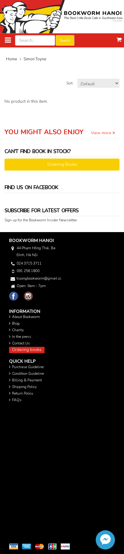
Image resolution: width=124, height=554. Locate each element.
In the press (21, 336)
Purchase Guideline (28, 367)
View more (102, 133)
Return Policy (22, 393)
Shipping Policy (24, 386)
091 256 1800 (28, 270)
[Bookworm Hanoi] (62, 16)
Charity (18, 330)
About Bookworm (26, 316)
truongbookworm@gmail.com (39, 278)
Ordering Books (62, 164)
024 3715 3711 (29, 263)
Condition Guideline (28, 373)
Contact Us (21, 343)
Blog (16, 323)
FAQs (17, 400)
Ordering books (27, 350)
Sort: (70, 83)
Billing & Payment (27, 380)
